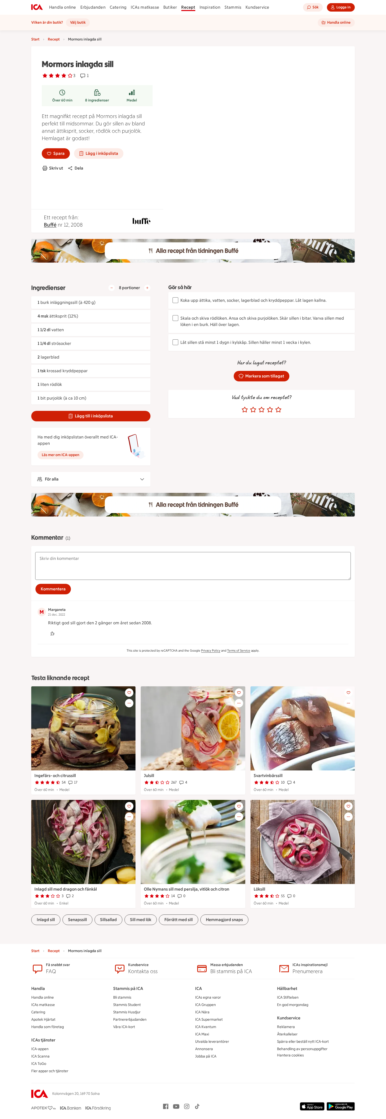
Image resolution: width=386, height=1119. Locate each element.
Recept (188, 7)
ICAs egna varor (208, 997)
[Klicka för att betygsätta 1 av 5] (245, 410)
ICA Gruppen (205, 1005)
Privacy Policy (210, 650)
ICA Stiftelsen (288, 997)
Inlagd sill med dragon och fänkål (65, 889)
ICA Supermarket (209, 1019)
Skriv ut (56, 168)
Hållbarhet (287, 988)
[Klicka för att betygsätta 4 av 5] (270, 410)
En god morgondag (292, 1005)
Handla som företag (47, 1027)
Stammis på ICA (128, 988)
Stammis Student (127, 1005)
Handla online (62, 7)
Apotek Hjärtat (43, 1019)
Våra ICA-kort (124, 1027)
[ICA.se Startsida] (37, 7)
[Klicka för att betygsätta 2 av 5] (253, 410)
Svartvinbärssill (268, 775)
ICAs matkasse (145, 7)
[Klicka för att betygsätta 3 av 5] (261, 410)
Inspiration (210, 7)
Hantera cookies (290, 1055)
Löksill (259, 889)
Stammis (233, 7)
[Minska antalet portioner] (111, 288)
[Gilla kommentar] (52, 633)
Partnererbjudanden (130, 1019)
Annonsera (204, 1049)
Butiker (170, 7)
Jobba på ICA (205, 1056)
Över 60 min (62, 100)
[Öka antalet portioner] (147, 288)
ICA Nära (202, 1012)
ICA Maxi (202, 1034)
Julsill (149, 775)
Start (35, 39)
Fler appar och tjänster (49, 1071)
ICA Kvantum (205, 1027)
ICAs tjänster (43, 1040)
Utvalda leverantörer (212, 1041)
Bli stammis (122, 997)
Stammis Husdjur (126, 1012)
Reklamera (286, 1027)
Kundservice (257, 7)
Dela (79, 168)
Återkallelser (287, 1034)
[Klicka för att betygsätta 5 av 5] (278, 410)
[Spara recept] (129, 692)
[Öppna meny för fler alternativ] (129, 703)
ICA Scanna (40, 1056)
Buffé (50, 225)
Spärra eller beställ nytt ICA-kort (303, 1041)
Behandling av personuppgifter (302, 1049)
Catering (118, 7)
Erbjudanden (93, 7)
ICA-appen (40, 1049)
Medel (132, 100)
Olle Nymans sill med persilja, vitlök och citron (186, 889)
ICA (198, 988)
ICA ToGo (38, 1063)
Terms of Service (238, 650)
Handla (38, 988)
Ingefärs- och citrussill (55, 775)
